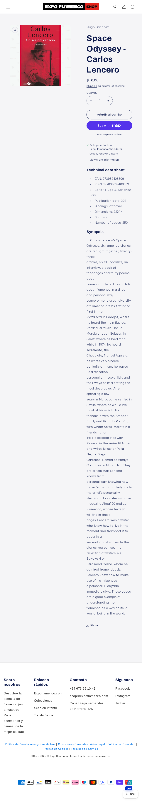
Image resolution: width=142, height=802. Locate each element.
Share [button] (94, 625)
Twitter (120, 703)
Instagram (122, 696)
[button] (115, 6)
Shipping (92, 86)
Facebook (122, 688)
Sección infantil (45, 708)
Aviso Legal (97, 744)
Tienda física (43, 715)
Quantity (92, 93)
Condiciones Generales (73, 744)
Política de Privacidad (121, 744)
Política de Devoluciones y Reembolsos (30, 744)
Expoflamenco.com (48, 693)
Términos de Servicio (84, 748)
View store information (104, 159)
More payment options (109, 135)
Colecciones (43, 700)
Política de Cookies (56, 748)
